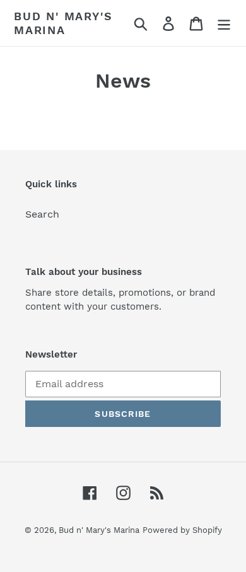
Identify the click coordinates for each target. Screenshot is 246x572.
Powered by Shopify (182, 530)
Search (42, 214)
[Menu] (224, 23)
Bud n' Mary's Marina (63, 23)
